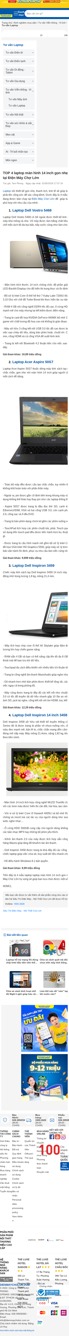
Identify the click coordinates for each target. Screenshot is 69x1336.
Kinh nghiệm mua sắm (25, 22)
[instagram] (63, 1137)
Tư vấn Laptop (17, 105)
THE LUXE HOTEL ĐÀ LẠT (42, 1263)
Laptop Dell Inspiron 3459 (33, 566)
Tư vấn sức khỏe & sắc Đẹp (19, 124)
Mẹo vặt (10, 134)
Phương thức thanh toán (42, 1163)
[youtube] (57, 1137)
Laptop (7, 191)
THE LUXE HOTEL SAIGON (24, 1263)
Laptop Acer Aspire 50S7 (32, 362)
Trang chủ (7, 22)
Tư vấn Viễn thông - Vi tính (52, 22)
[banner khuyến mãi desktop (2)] (34, 1)
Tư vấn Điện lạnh (16, 61)
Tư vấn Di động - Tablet (15, 71)
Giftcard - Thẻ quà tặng (29, 1157)
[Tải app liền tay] (44, 1028)
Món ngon (11, 160)
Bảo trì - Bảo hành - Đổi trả (17, 1145)
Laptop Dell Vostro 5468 (32, 210)
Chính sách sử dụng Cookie (18, 1174)
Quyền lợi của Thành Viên (30, 1145)
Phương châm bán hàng (5, 1162)
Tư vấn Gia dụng (15, 81)
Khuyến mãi (43, 1172)
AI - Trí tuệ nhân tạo (17, 151)
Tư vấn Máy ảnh (18, 99)
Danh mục (21, 13)
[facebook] (51, 1137)
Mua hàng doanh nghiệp (5, 1174)
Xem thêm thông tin (65, 1166)
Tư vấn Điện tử (14, 52)
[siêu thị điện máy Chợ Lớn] (6, 16)
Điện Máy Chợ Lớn (43, 199)
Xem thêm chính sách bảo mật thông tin (17, 1330)
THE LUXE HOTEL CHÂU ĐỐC (61, 1263)
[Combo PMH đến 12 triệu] (44, 1077)
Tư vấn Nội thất (14, 114)
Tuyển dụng (6, 1191)
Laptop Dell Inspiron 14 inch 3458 (39, 715)
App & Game (13, 143)
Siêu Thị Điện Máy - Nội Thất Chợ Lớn (22, 910)
